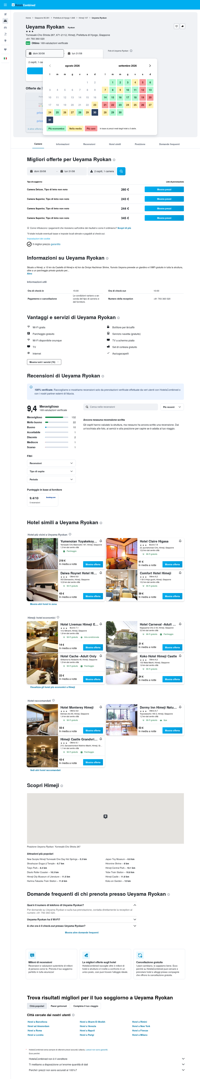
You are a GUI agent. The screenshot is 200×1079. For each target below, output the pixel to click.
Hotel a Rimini (139, 1021)
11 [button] (57, 97)
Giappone (39, 17)
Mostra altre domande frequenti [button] (82, 932)
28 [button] (79, 112)
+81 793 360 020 (35, 38)
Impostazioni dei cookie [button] (38, 238)
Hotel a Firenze (140, 1030)
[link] (43, 604)
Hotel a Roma (35, 1030)
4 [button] (57, 90)
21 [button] (79, 105)
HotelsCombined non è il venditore (48, 1059)
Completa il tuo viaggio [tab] (85, 1006)
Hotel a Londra (35, 1034)
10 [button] (49, 97)
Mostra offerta (93, 564)
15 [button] (87, 97)
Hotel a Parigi (87, 1034)
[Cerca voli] (5, 14)
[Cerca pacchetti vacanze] (5, 34)
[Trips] (5, 49)
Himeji (81, 17)
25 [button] (57, 112)
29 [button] (87, 112)
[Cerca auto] (5, 27)
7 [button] (80, 90)
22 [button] (87, 105)
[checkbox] (42, 500)
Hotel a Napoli (87, 1030)
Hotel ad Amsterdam (38, 1026)
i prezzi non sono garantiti (97, 1049)
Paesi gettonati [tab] (59, 1006)
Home (28, 17)
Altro (29, 273)
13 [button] (72, 97)
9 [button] (95, 90)
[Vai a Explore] (5, 40)
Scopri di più (124, 227)
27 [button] (72, 112)
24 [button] (49, 112)
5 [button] (65, 90)
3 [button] (50, 90)
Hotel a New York (141, 1026)
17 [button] (49, 105)
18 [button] (57, 105)
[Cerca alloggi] (5, 21)
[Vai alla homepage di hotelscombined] (23, 4)
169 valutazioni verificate (54, 43)
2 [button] (95, 82)
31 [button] (49, 120)
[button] (5, 4)
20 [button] (72, 105)
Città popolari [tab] (37, 1006)
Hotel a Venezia (88, 1026)
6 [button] (72, 90)
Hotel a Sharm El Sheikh (92, 1021)
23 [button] (94, 105)
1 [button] (87, 82)
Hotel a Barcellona (37, 1021)
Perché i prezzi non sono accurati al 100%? (53, 1070)
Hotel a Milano (140, 1034)
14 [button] (79, 97)
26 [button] (64, 112)
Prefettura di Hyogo (61, 17)
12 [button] (64, 97)
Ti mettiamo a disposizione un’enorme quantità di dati (58, 1064)
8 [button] (87, 90)
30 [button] (94, 112)
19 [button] (64, 105)
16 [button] (94, 97)
